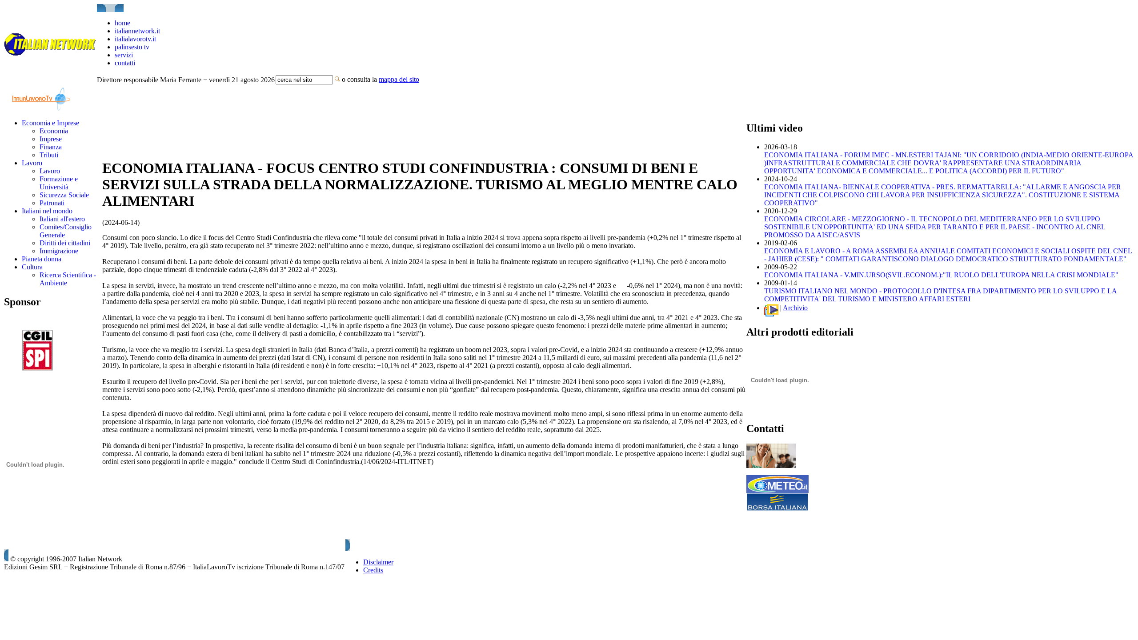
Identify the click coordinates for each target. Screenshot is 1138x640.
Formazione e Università (59, 183)
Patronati (52, 203)
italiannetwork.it (137, 31)
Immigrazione (59, 251)
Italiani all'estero (62, 219)
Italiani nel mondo (47, 211)
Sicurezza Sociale (64, 195)
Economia (54, 131)
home (122, 23)
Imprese (51, 139)
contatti (125, 63)
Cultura (32, 267)
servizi (124, 55)
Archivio (795, 308)
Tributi (49, 155)
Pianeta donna (41, 259)
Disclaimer (378, 562)
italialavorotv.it (135, 39)
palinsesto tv (132, 47)
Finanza (51, 147)
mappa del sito (399, 79)
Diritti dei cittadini (65, 243)
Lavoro (32, 163)
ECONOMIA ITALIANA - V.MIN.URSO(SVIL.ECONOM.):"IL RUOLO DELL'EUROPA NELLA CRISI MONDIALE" (941, 275)
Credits (373, 570)
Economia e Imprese (50, 123)
